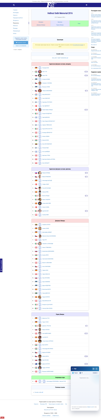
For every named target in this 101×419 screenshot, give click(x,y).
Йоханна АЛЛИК (46, 86)
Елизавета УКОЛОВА (47, 83)
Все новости (94, 44)
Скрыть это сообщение (21, 45)
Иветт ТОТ (44, 71)
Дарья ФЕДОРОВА (46, 285)
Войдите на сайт (90, 406)
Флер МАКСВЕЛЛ (46, 94)
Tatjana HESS (45, 270)
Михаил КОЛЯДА (46, 172)
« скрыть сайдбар (17, 49)
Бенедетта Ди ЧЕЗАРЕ (47, 304)
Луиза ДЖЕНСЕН (46, 293)
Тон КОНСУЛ (45, 337)
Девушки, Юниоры (41, 25)
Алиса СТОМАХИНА (46, 247)
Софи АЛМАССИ (46, 274)
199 (86, 363)
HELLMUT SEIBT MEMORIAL (59, 58)
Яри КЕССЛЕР (45, 211)
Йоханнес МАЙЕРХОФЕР (47, 371)
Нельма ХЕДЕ (45, 147)
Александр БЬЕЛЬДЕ (47, 180)
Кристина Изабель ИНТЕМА (48, 159)
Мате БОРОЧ (45, 344)
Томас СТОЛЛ (45, 322)
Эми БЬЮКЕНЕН (46, 117)
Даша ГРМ (44, 75)
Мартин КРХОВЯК (46, 352)
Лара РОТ (44, 239)
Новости (15, 15)
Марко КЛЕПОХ (45, 329)
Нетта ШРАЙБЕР (46, 151)
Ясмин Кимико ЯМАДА (47, 109)
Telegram (76, 372)
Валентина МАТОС (46, 289)
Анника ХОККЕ (45, 228)
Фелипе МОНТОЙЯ (46, 203)
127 (86, 109)
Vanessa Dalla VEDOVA (47, 308)
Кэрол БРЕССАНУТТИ (47, 128)
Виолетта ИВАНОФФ (47, 262)
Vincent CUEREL (45, 207)
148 (86, 75)
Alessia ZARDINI (45, 136)
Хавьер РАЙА (45, 192)
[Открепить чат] (93, 369)
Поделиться (56, 415)
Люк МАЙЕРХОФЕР (46, 333)
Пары (79, 23)
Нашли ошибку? (1, 265)
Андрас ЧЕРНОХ (46, 367)
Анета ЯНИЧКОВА (46, 266)
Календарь (16, 12)
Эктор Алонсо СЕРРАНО (47, 341)
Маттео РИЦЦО (45, 195)
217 (86, 333)
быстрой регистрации (78, 44)
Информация (16, 30)
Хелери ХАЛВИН (46, 79)
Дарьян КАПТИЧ (46, 364)
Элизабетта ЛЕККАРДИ (47, 243)
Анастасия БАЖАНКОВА (47, 258)
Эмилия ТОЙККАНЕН (47, 125)
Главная (15, 10)
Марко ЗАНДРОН (46, 199)
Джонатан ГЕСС (46, 318)
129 (86, 71)
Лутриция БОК (45, 67)
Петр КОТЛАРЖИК (46, 188)
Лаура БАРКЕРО (46, 297)
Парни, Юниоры (60, 25)
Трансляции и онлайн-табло (56, 404)
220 (86, 356)
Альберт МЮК (45, 214)
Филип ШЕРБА (45, 356)
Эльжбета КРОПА (46, 224)
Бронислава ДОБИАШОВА (48, 251)
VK (82, 372)
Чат (66, 404)
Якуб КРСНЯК (45, 360)
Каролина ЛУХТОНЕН (47, 102)
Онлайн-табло (38, 392)
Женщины (41, 22)
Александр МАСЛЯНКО (47, 348)
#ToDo (14, 33)
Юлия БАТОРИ (45, 140)
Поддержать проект (21, 42)
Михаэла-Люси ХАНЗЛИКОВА (49, 236)
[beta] (50, 5)
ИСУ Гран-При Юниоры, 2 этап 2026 (60, 1)
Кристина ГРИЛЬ (46, 155)
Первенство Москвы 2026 (46, 1)
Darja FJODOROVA (46, 281)
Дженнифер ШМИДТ (47, 232)
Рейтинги (15, 25)
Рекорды (15, 28)
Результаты (16, 23)
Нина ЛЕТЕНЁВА (46, 278)
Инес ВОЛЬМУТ (45, 163)
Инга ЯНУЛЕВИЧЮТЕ (47, 144)
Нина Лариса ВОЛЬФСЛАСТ (48, 121)
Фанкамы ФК (43, 404)
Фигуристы (16, 20)
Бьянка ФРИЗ (45, 255)
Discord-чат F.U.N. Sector (50, 409)
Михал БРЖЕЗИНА (46, 176)
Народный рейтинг (18, 17)
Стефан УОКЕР (45, 184)
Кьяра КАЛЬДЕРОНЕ (47, 113)
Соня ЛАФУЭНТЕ (46, 98)
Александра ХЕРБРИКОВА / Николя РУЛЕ (56, 381)
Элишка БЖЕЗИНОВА (47, 90)
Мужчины (60, 22)
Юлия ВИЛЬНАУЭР (46, 300)
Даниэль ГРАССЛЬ (46, 325)
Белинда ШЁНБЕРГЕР (47, 132)
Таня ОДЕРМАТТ (46, 106)
